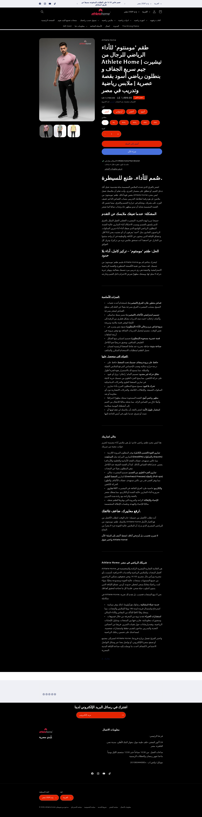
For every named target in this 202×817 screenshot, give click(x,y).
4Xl (145, 123)
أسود (143, 112)
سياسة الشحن (113, 807)
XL (114, 123)
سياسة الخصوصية (89, 807)
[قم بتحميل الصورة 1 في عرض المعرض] (46, 131)
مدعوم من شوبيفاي (62, 807)
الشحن (112, 102)
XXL (124, 123)
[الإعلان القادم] (125, 3)
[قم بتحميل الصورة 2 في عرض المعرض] (60, 131)
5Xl (155, 123)
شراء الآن (132, 152)
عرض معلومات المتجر (113, 169)
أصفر (107, 112)
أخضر (131, 112)
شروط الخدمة (102, 807)
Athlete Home (50, 807)
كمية (103, 129)
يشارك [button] (107, 659)
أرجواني (119, 112)
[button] (42, 12)
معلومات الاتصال (125, 807)
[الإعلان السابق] (77, 3)
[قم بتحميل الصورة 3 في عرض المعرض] (74, 131)
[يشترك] (123, 715)
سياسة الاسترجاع (76, 807)
